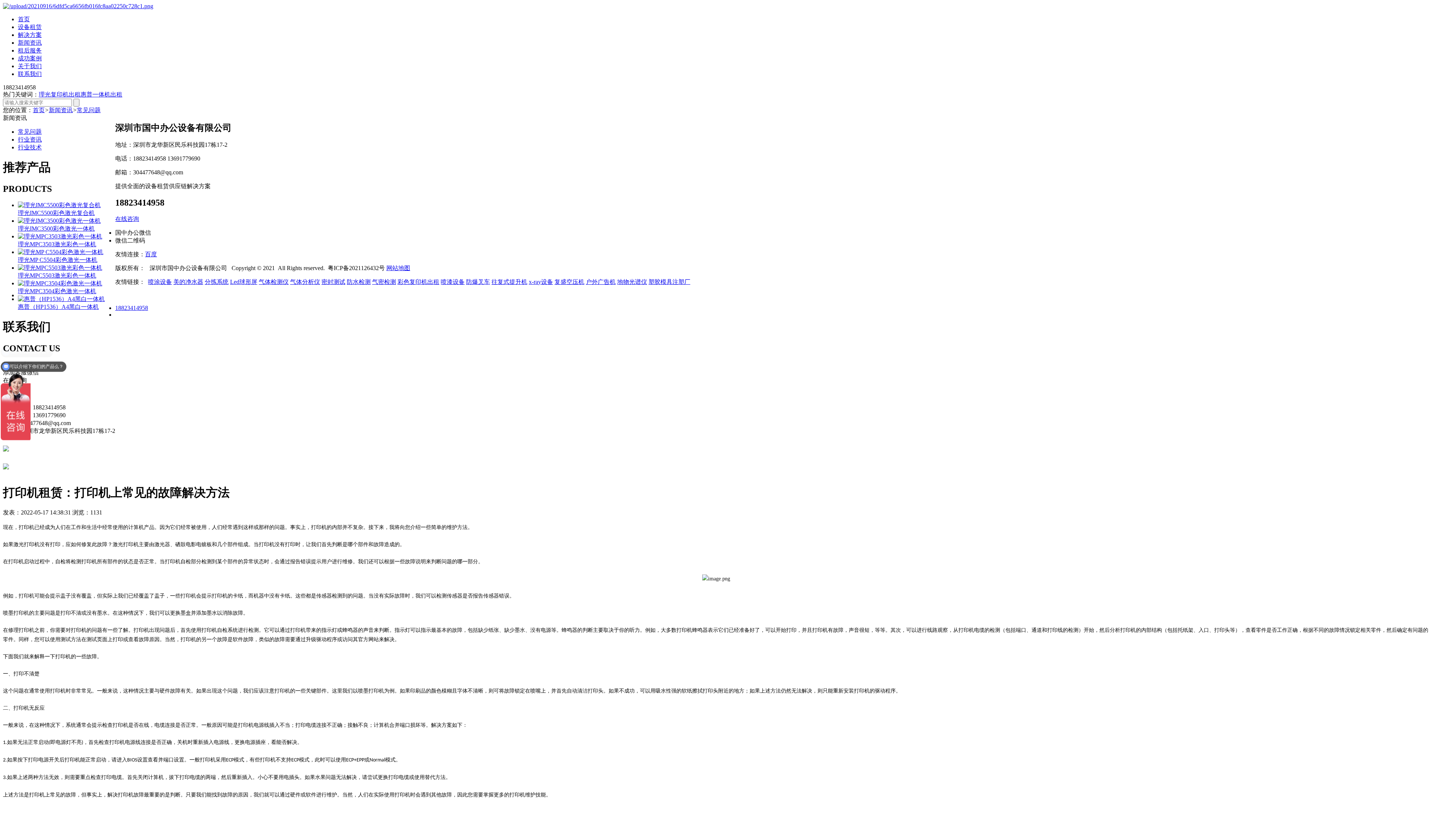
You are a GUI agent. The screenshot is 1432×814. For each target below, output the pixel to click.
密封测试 (333, 282)
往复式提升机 (509, 282)
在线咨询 (127, 219)
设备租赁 (30, 27)
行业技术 (30, 147)
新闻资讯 (30, 42)
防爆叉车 (478, 282)
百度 (151, 254)
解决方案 (30, 35)
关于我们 (30, 66)
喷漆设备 (453, 282)
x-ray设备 (541, 282)
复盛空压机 (569, 282)
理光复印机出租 (60, 94)
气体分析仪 (305, 282)
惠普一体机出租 (101, 94)
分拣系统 (217, 282)
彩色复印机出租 (418, 282)
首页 (24, 19)
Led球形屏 (243, 282)
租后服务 (30, 50)
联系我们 (30, 74)
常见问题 (89, 110)
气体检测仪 (274, 282)
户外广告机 (601, 282)
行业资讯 (30, 139)
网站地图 (398, 268)
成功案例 (30, 58)
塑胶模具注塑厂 (669, 282)
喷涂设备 (160, 282)
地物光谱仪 (632, 282)
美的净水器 (188, 282)
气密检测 (384, 282)
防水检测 (359, 282)
